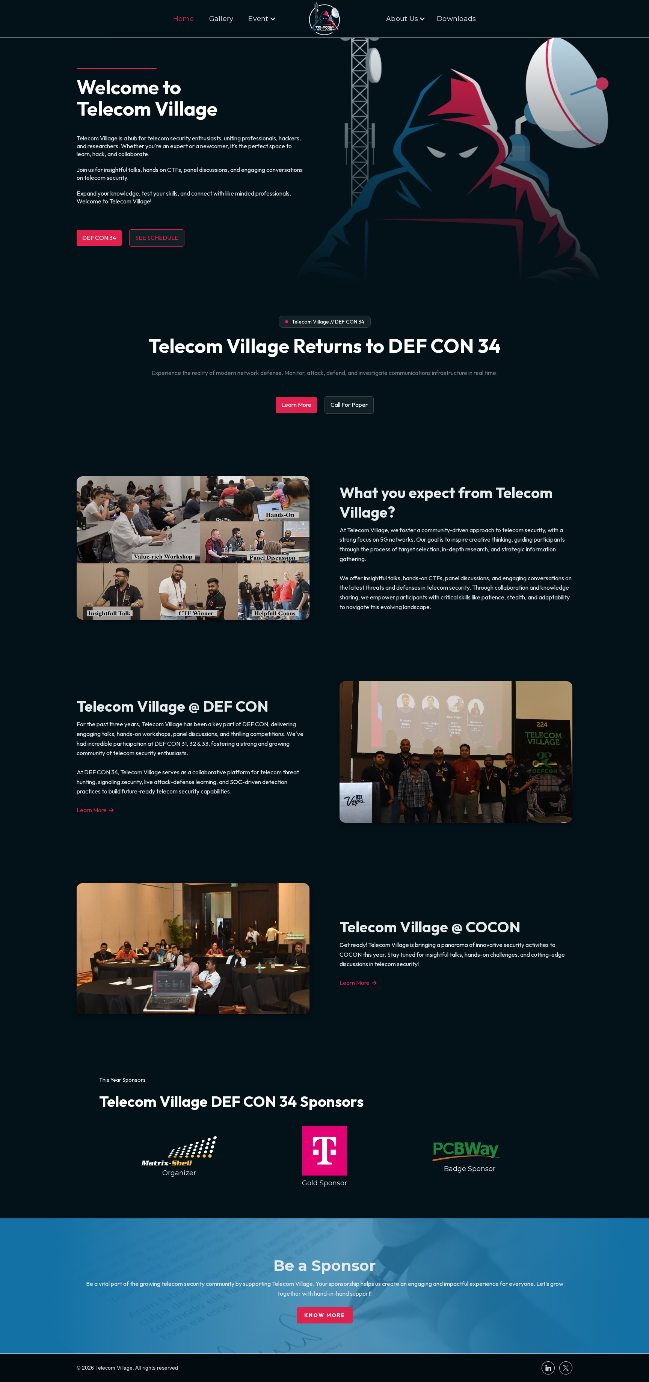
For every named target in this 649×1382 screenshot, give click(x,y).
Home (183, 19)
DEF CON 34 (99, 237)
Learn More (296, 404)
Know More (324, 1315)
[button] (262, 18)
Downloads (456, 19)
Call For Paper (349, 404)
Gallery (221, 19)
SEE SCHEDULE (156, 237)
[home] (324, 18)
